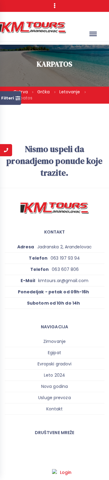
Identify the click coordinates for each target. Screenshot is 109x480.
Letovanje (70, 92)
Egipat (54, 353)
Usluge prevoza (54, 398)
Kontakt (54, 409)
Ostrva (21, 92)
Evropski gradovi (55, 364)
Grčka (44, 92)
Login (66, 472)
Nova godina (54, 386)
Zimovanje (54, 341)
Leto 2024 (54, 375)
